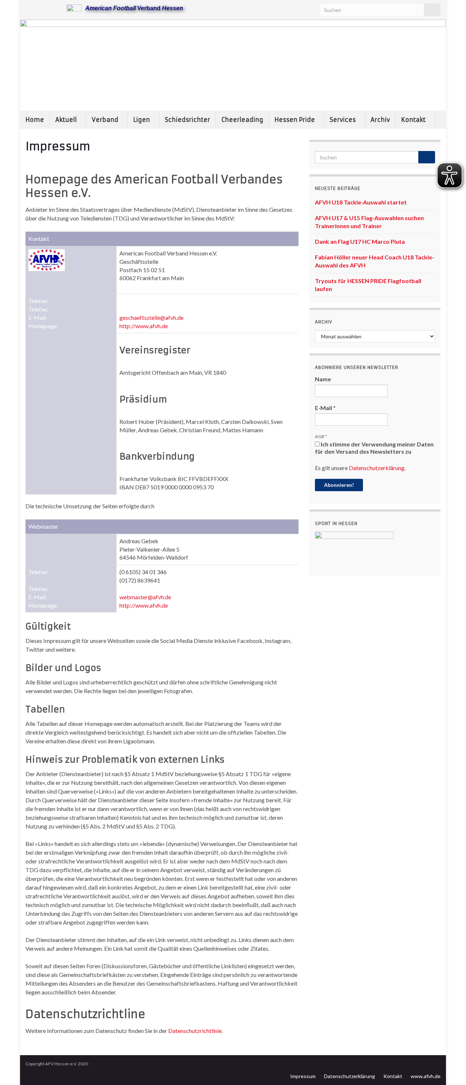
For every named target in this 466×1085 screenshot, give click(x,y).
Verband (106, 119)
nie (218, 1030)
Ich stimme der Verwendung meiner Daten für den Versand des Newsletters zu (374, 448)
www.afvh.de (426, 1076)
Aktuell (66, 119)
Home (34, 119)
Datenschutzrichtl (190, 1030)
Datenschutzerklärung (376, 467)
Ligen (142, 119)
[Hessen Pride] (52, 8)
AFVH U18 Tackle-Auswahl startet (361, 202)
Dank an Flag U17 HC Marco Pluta (360, 241)
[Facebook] (40, 8)
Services (343, 119)
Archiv (380, 119)
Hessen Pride (295, 119)
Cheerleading (242, 119)
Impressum (303, 1076)
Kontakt (414, 119)
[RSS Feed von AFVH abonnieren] (28, 8)
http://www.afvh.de (143, 325)
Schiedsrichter (187, 119)
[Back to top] (450, 1069)
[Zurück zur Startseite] (233, 65)
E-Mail (325, 407)
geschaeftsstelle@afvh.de (151, 317)
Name (323, 378)
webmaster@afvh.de (145, 596)
